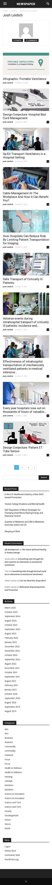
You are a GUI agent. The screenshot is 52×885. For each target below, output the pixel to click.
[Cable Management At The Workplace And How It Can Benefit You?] (26, 178)
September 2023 (12, 629)
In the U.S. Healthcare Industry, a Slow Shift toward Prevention (24, 496)
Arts (6, 729)
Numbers (9, 785)
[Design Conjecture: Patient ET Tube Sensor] (26, 432)
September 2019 (12, 706)
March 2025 (10, 607)
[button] (48, 4)
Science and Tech (13, 802)
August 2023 (10, 633)
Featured (9, 755)
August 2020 (10, 702)
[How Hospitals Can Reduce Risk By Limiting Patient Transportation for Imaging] (26, 221)
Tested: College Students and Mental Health (24, 504)
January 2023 (11, 642)
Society (8, 811)
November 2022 (12, 650)
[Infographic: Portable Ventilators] (26, 64)
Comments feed (12, 855)
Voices (8, 819)
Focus (7, 759)
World (7, 828)
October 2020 (11, 693)
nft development (12, 549)
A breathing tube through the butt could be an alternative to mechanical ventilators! (24, 562)
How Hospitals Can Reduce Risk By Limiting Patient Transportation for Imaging (26, 239)
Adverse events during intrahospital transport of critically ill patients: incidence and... (26, 322)
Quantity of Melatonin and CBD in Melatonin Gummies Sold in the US (24, 523)
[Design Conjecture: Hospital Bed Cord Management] (26, 99)
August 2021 (10, 681)
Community (10, 746)
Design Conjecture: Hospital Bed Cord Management (24, 116)
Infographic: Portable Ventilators (24, 79)
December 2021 (12, 668)
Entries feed (10, 850)
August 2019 (10, 711)
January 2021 (11, 689)
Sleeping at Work (12, 531)
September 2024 (12, 616)
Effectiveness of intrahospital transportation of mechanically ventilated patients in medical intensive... (23, 367)
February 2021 (11, 685)
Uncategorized (11, 815)
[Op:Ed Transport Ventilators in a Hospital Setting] (26, 139)
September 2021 (12, 676)
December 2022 (12, 646)
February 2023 (11, 637)
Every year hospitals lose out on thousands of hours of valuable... (24, 409)
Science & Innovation (14, 793)
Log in (7, 846)
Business (9, 737)
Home (5, 11)
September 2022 (12, 659)
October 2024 (11, 612)
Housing (8, 776)
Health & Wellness (13, 768)
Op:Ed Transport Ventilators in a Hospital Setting (24, 155)
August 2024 (10, 620)
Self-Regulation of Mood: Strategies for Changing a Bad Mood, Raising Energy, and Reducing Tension (24, 513)
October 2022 (11, 655)
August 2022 (10, 663)
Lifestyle (8, 781)
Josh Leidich (8, 83)
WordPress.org (11, 859)
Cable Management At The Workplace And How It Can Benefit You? (26, 197)
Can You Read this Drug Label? (32, 580)
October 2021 (11, 672)
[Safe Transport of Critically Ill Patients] (26, 264)
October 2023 (11, 625)
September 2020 (12, 698)
